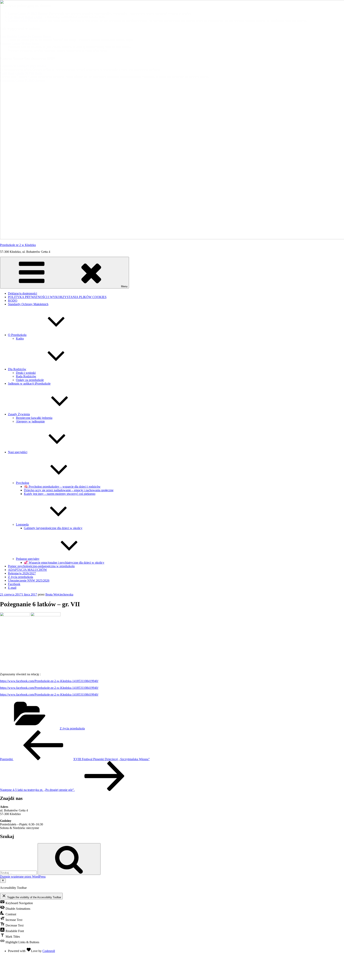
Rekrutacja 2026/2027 (22, 573)
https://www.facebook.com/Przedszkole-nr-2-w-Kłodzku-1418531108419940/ (49, 681)
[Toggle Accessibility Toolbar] (3, 880)
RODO (12, 300)
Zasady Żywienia (19, 414)
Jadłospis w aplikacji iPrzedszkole (29, 383)
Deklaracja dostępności (22, 293)
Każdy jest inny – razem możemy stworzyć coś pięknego (59, 493)
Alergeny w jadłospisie (30, 421)
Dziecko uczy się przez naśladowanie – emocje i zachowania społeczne (68, 490)
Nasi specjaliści (17, 452)
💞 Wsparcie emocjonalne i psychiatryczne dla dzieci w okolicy (64, 562)
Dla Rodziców (17, 369)
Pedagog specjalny (27, 558)
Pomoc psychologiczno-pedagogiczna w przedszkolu (41, 566)
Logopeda (22, 524)
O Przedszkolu (17, 335)
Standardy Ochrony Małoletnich (28, 304)
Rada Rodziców (26, 376)
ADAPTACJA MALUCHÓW (27, 569)
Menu (124, 286)
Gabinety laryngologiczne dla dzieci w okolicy (53, 528)
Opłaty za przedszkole (30, 380)
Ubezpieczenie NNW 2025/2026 (28, 580)
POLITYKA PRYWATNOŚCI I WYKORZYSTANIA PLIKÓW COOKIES (57, 297)
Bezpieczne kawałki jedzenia (34, 417)
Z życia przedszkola (20, 577)
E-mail (12, 587)
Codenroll (48, 951)
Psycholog (22, 482)
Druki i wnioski (26, 372)
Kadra (20, 338)
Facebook (14, 584)
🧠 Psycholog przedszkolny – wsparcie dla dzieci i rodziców (62, 486)
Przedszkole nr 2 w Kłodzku (18, 245)
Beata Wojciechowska (59, 594)
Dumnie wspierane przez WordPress (23, 876)
